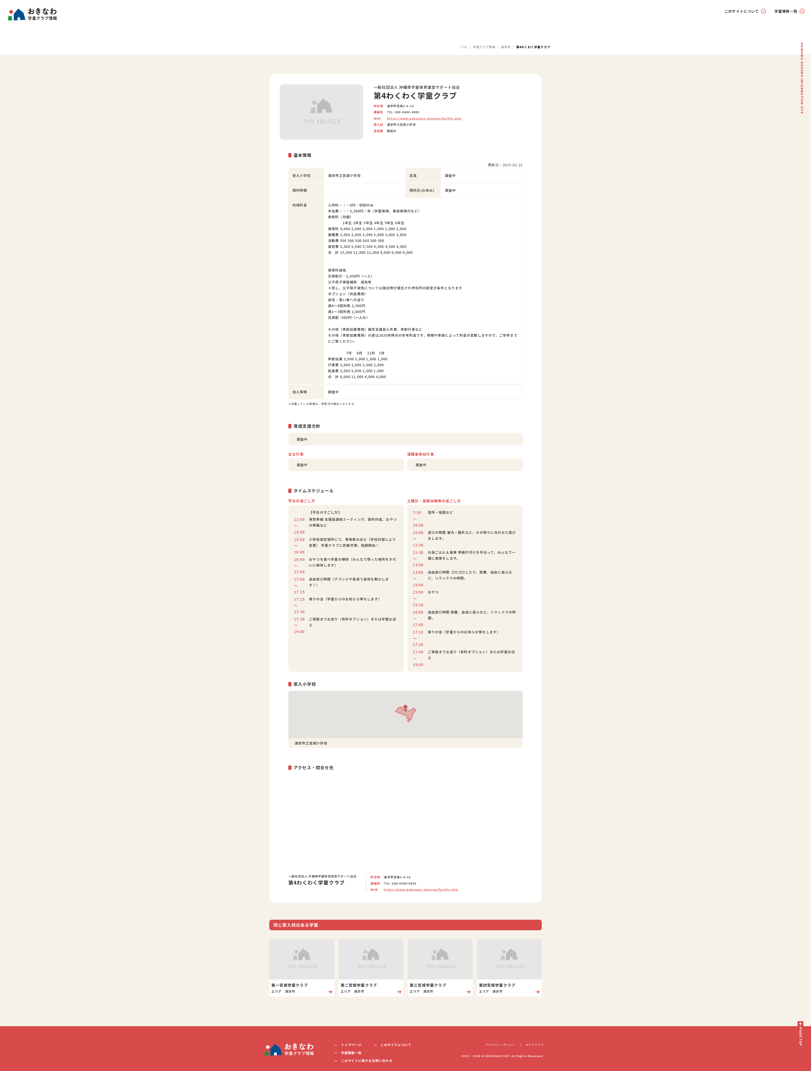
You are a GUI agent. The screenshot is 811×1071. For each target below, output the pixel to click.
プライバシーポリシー (500, 1044)
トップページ (351, 1044)
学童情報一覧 (351, 1053)
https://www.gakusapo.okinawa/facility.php (424, 118)
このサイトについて (396, 1044)
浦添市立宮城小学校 (401, 124)
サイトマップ (534, 1044)
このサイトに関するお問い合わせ (366, 1060)
